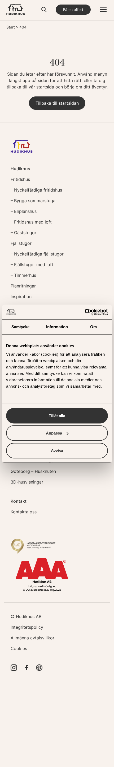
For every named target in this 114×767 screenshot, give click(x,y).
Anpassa (54, 433)
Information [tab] (57, 326)
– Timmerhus (23, 275)
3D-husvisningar (27, 482)
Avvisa (57, 450)
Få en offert (73, 9)
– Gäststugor (23, 232)
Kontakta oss (24, 511)
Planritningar (23, 286)
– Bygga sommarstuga (33, 200)
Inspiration (21, 296)
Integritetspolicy (27, 627)
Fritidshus (20, 179)
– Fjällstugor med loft (32, 264)
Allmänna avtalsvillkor (32, 637)
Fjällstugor (21, 243)
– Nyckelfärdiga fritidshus (36, 190)
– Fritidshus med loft (31, 222)
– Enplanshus (24, 211)
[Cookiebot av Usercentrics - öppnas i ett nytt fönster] (85, 312)
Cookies (19, 648)
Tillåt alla (57, 415)
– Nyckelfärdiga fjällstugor (37, 254)
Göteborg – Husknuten (33, 471)
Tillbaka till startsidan (57, 103)
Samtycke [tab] (20, 326)
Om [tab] (93, 326)
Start (10, 27)
